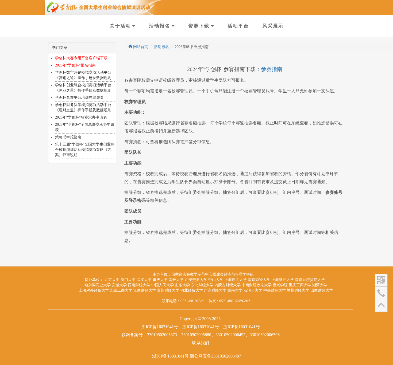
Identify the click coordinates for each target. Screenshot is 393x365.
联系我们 (200, 342)
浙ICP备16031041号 (170, 356)
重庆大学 (160, 280)
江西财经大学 (144, 290)
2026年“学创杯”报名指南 (75, 65)
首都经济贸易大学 (310, 280)
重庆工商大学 (300, 285)
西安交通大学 (196, 280)
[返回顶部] (381, 305)
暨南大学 (235, 290)
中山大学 (215, 280)
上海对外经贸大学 (94, 290)
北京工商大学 (121, 290)
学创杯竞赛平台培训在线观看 (79, 98)
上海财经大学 (282, 280)
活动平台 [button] (238, 26)
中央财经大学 (274, 290)
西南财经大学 (139, 285)
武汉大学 (144, 280)
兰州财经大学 (298, 290)
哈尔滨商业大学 (97, 285)
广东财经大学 (215, 290)
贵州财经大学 (168, 290)
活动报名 (159, 26)
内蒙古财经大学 (227, 285)
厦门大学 (128, 280)
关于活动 (120, 26)
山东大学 (182, 285)
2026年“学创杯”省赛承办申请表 (81, 117)
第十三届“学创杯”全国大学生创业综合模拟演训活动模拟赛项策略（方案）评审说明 (84, 149)
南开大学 (176, 280)
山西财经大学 (321, 290)
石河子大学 (253, 290)
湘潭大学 (319, 285)
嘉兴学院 (280, 285)
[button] (381, 280)
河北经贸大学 (191, 290)
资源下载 (199, 26)
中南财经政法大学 (257, 285)
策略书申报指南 (68, 137)
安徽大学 (119, 285)
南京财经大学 (259, 280)
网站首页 (140, 47)
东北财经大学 (202, 285)
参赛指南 (271, 69)
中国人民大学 (162, 285)
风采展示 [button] (273, 26)
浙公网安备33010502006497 (215, 356)
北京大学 (112, 280)
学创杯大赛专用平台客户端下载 (81, 58)
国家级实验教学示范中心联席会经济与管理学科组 (212, 274)
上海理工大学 (235, 280)
